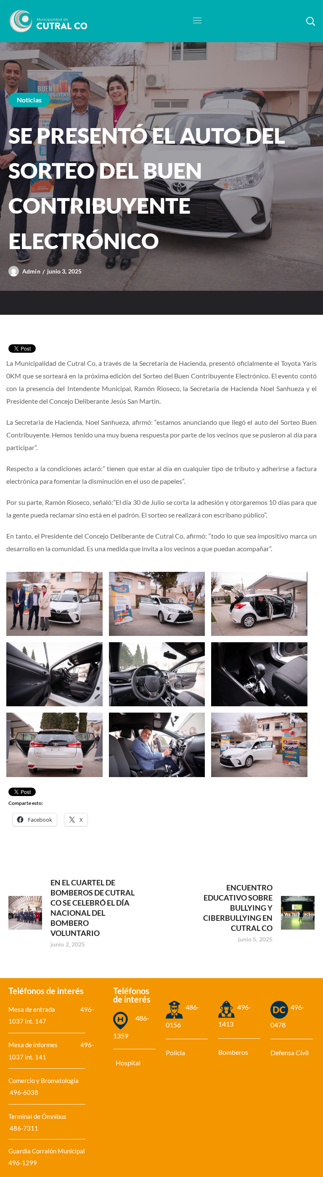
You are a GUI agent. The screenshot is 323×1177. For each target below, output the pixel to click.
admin (31, 271)
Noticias (29, 100)
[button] (310, 21)
